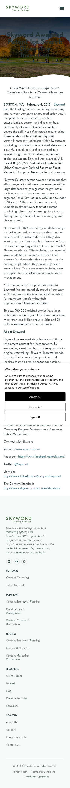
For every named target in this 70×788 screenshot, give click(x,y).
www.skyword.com (28, 449)
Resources (12, 706)
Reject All (35, 417)
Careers (11, 729)
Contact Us (13, 744)
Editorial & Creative (17, 648)
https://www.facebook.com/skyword (41, 456)
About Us (11, 722)
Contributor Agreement (36, 776)
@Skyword (21, 464)
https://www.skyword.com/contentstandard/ (32, 488)
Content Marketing (17, 577)
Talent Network (15, 585)
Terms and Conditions (43, 771)
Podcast (10, 683)
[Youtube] (17, 561)
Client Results (14, 675)
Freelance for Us (16, 737)
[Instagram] (24, 561)
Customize (35, 407)
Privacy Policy (20, 771)
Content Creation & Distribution (18, 622)
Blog (8, 691)
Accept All (35, 397)
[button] (61, 8)
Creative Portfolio (16, 698)
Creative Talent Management (15, 611)
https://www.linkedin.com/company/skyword (32, 476)
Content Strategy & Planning (23, 601)
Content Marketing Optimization (17, 657)
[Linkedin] (9, 561)
